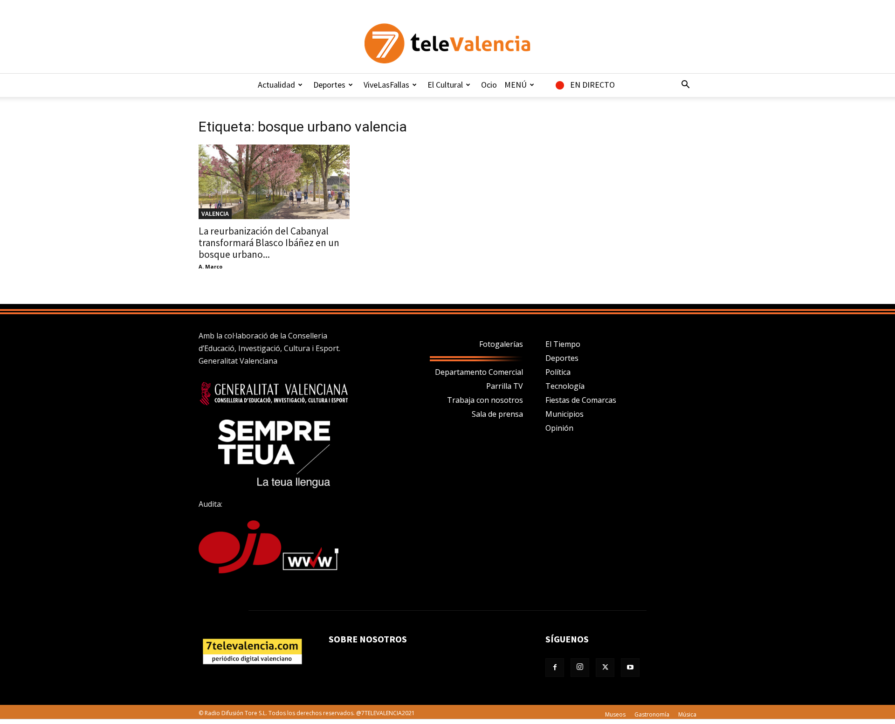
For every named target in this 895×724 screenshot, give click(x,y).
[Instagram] (580, 667)
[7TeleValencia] (447, 43)
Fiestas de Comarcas (580, 400)
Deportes (329, 84)
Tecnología (565, 386)
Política (558, 372)
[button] (685, 85)
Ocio (489, 84)
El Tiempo (562, 344)
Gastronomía (651, 714)
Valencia (215, 213)
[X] (605, 667)
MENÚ (515, 84)
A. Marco (210, 266)
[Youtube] (630, 667)
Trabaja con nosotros (485, 400)
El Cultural (445, 84)
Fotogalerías (501, 344)
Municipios (564, 414)
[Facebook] (554, 667)
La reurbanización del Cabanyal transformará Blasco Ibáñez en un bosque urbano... (269, 243)
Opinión (559, 428)
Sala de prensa (497, 414)
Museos (615, 714)
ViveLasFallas (386, 84)
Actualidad (276, 84)
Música (687, 714)
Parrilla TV (504, 386)
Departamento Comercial (479, 372)
